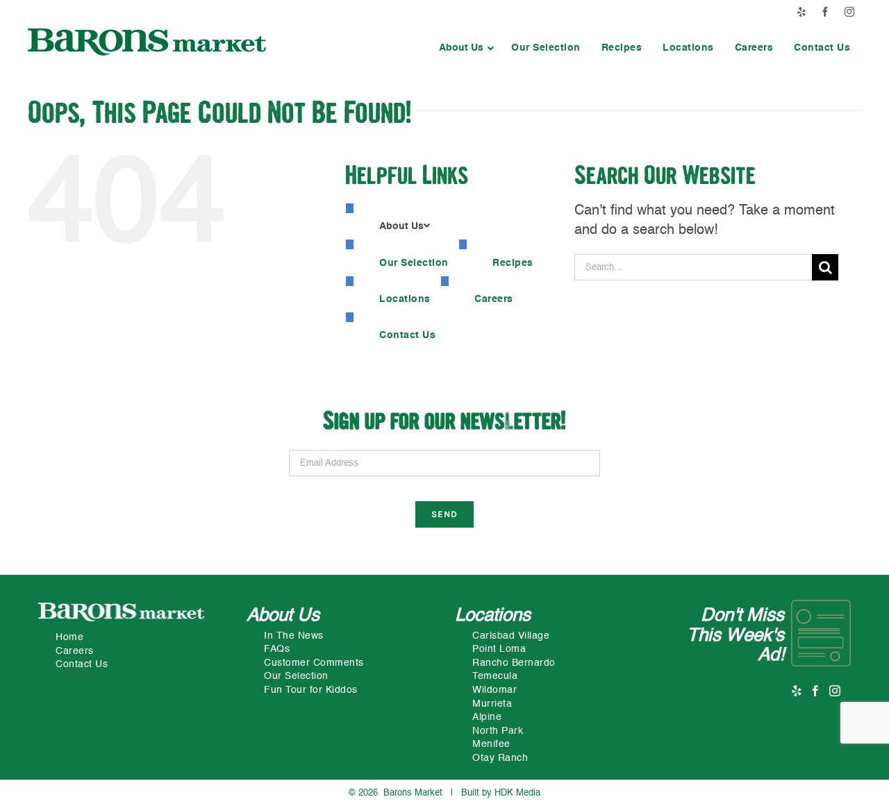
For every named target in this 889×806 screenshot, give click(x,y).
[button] (465, 48)
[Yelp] (797, 690)
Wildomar (494, 690)
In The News (294, 636)
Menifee (491, 744)
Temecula (494, 676)
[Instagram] (835, 690)
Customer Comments (314, 663)
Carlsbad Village (510, 636)
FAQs (277, 649)
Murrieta (492, 704)
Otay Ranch (500, 758)
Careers (75, 651)
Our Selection (296, 676)
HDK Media (517, 793)
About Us (283, 616)
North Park (497, 731)
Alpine (486, 717)
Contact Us (82, 664)
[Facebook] (816, 690)
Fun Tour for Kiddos (311, 690)
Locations (493, 616)
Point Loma (499, 649)
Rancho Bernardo (514, 663)
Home (69, 637)
